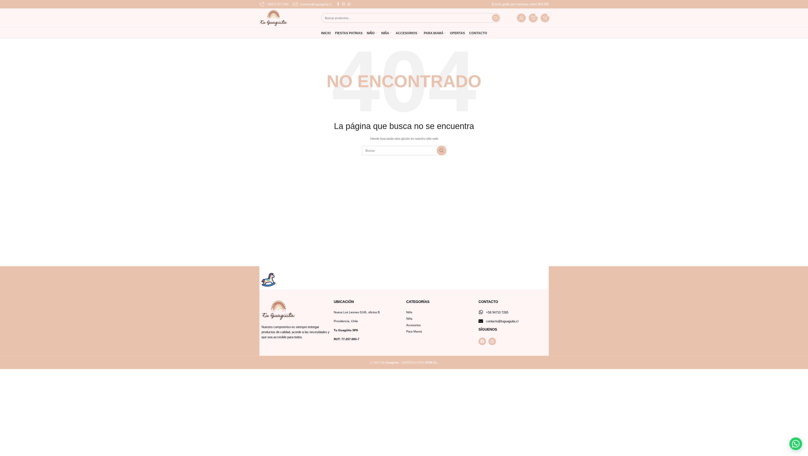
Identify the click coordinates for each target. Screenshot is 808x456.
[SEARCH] (496, 18)
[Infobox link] (274, 4)
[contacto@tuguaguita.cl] (480, 321)
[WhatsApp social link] (349, 4)
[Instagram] (492, 341)
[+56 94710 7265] (480, 312)
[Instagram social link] (343, 4)
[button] (795, 443)
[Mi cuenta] (521, 18)
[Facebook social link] (338, 4)
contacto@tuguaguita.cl (502, 321)
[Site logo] (273, 17)
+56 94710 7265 (497, 312)
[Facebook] (482, 341)
